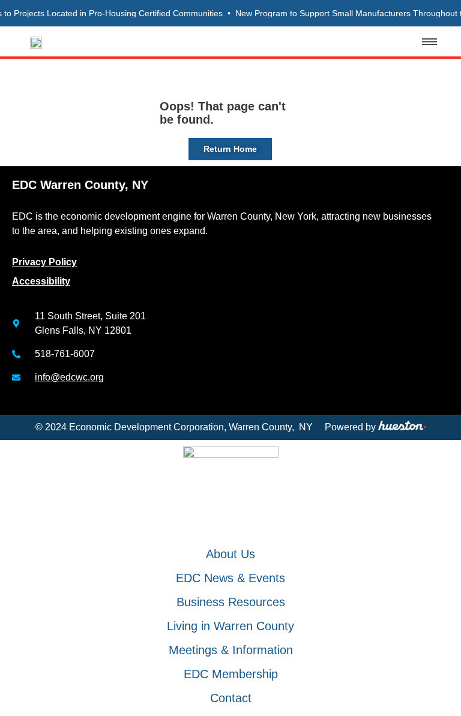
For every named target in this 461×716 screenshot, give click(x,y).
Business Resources (230, 602)
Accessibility (41, 281)
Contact (231, 698)
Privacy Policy (44, 262)
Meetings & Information (231, 650)
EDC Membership (231, 674)
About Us (230, 554)
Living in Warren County (230, 626)
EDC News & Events (230, 578)
